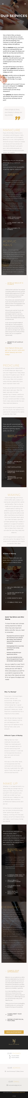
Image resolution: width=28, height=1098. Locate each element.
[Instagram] (14, 1096)
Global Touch (22, 1092)
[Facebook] (13, 1096)
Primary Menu (25, 4)
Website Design (15, 1092)
